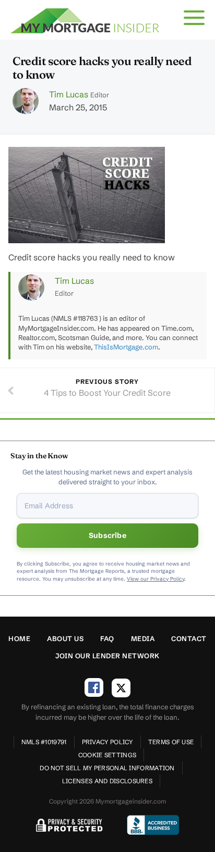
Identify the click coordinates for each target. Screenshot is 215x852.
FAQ (107, 638)
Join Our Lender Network (107, 655)
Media (143, 638)
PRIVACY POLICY (107, 742)
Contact (189, 638)
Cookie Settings (107, 755)
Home (19, 638)
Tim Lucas (68, 94)
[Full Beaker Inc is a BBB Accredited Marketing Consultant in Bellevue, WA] (153, 825)
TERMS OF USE (171, 742)
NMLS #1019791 (44, 742)
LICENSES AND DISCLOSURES (107, 781)
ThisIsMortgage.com (126, 347)
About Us (65, 638)
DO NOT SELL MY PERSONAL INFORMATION (107, 768)
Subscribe (107, 535)
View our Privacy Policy (155, 578)
